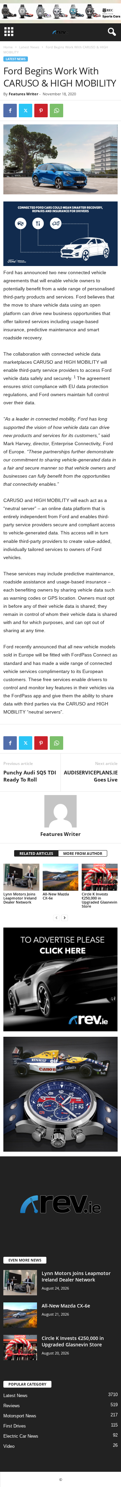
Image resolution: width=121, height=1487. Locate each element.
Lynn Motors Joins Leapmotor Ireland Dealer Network (20, 898)
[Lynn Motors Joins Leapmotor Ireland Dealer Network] (21, 877)
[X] (25, 110)
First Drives (14, 1426)
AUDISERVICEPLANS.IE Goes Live (91, 776)
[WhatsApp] (56, 110)
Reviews (11, 1405)
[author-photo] (60, 811)
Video (8, 1446)
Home (8, 47)
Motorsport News (19, 1415)
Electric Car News (20, 1436)
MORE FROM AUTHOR (82, 853)
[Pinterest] (41, 110)
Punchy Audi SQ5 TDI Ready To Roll (29, 776)
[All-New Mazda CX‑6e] (61, 877)
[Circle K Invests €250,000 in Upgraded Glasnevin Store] (100, 877)
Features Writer (23, 93)
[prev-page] (56, 917)
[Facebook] (10, 110)
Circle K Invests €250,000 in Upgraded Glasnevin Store (99, 900)
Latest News (29, 47)
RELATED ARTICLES (36, 853)
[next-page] (64, 917)
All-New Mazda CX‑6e (56, 896)
